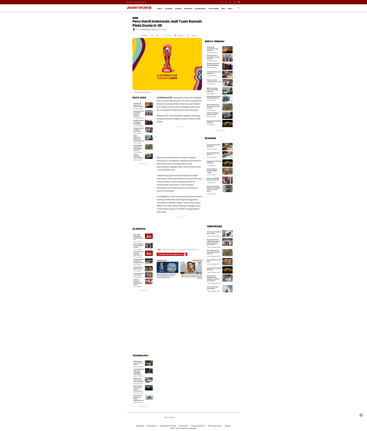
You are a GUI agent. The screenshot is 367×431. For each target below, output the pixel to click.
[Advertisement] (143, 198)
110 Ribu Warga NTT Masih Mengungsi (139, 122)
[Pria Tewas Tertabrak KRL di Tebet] (227, 233)
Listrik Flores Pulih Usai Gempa (212, 287)
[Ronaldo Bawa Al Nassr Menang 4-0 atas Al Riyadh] (149, 253)
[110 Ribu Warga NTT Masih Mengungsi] (149, 122)
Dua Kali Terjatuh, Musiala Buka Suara (138, 282)
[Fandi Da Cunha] (134, 29)
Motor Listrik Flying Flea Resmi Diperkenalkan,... (139, 398)
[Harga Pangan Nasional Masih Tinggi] (227, 171)
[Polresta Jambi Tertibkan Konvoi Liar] (149, 129)
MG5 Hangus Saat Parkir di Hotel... (138, 363)
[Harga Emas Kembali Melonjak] (227, 123)
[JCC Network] (139, 8)
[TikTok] (230, 2)
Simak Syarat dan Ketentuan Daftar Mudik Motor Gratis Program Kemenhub (166, 275)
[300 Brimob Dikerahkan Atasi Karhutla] (149, 105)
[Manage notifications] (361, 415)
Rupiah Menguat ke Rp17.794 (213, 153)
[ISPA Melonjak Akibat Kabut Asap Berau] (227, 99)
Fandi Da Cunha (146, 29)
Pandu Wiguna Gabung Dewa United (138, 245)
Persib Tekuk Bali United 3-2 (138, 268)
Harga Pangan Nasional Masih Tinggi (212, 170)
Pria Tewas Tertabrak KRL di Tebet (214, 232)
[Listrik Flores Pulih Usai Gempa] (227, 288)
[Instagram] (226, 2)
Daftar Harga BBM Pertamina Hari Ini (213, 179)
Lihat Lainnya (142, 163)
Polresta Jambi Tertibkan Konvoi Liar (139, 129)
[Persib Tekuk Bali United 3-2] (149, 268)
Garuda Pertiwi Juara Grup (139, 274)
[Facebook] (221, 2)
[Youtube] (238, 2)
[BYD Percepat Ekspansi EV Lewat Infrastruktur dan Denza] (149, 387)
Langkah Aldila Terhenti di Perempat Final (139, 261)
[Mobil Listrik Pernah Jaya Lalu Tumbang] (149, 380)
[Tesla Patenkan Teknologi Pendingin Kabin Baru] (149, 370)
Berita (135, 18)
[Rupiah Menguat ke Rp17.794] (227, 155)
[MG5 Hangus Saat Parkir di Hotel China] (149, 363)
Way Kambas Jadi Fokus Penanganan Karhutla (138, 147)
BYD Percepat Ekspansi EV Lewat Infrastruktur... (138, 388)
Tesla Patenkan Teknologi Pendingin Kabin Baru (139, 371)
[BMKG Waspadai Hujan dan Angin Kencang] (149, 137)
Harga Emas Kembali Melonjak (214, 121)
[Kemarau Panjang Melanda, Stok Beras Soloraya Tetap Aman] (227, 188)
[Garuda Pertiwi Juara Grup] (149, 275)
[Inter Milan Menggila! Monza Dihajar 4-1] (149, 236)
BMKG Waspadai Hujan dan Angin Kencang (139, 138)
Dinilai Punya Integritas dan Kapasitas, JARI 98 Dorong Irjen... (213, 278)
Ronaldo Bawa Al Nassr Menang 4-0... (138, 253)
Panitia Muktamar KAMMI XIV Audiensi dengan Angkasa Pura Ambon (213, 242)
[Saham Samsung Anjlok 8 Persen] (149, 156)
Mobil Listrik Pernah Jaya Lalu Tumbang (138, 380)
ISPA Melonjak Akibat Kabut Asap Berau (214, 97)
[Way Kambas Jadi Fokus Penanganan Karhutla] (149, 147)
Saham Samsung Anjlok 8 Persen (138, 156)
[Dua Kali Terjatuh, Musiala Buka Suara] (149, 281)
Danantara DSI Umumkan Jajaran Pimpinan (139, 113)
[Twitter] (234, 2)
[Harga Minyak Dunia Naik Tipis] (227, 74)
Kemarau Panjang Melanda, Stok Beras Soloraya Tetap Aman (213, 188)
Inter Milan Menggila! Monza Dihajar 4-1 (138, 237)
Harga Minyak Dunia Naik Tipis (214, 72)
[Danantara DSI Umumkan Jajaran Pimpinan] (149, 112)
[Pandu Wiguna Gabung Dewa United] (149, 245)
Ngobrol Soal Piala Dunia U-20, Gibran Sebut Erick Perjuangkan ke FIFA (191, 276)
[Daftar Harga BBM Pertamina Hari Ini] (227, 180)
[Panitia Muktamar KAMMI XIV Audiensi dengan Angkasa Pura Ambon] (227, 242)
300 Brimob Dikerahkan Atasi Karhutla (138, 105)
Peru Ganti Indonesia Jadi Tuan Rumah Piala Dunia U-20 (180, 249)
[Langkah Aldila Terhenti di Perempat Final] (149, 261)
